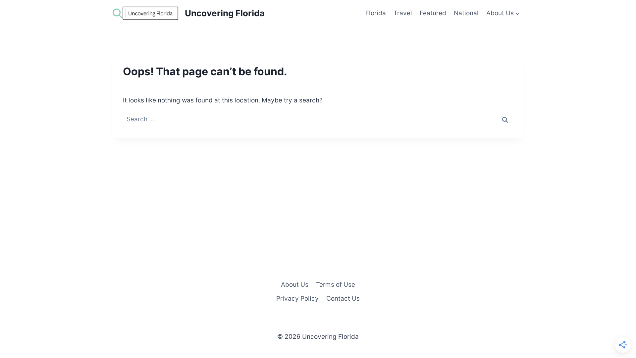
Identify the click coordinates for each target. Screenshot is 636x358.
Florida (375, 13)
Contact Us (343, 298)
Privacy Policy (297, 298)
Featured (433, 13)
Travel (403, 13)
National (466, 13)
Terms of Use (335, 284)
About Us (294, 284)
